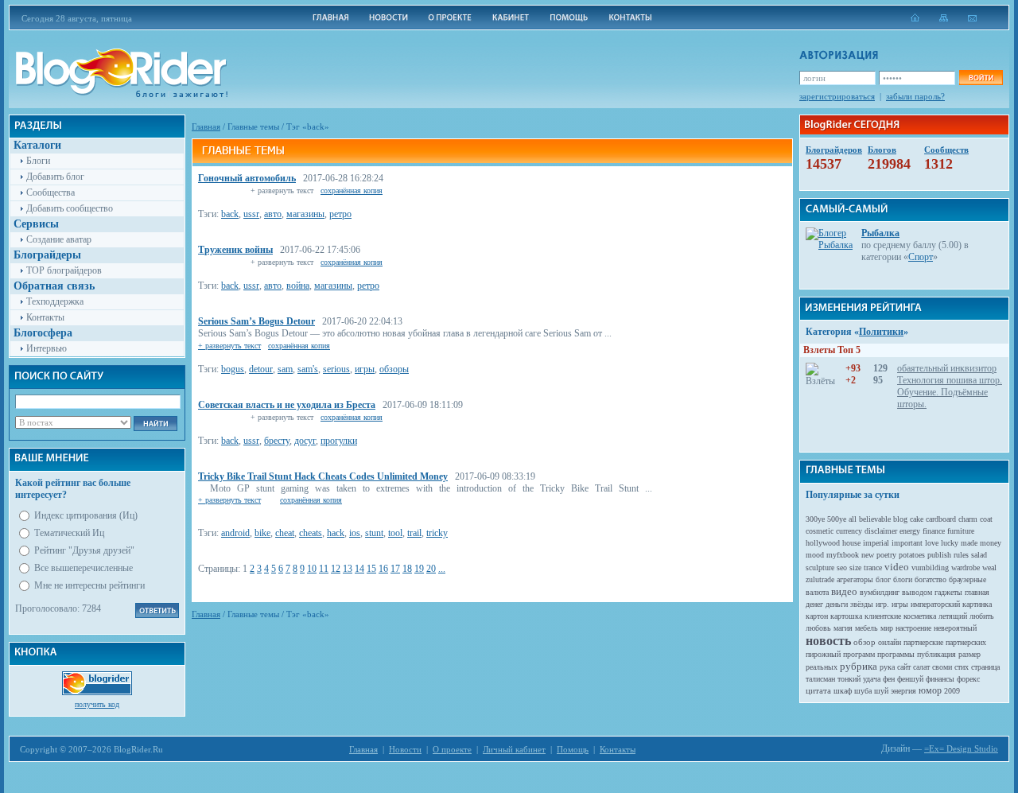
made (969, 542)
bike (262, 532)
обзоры (394, 369)
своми (942, 667)
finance (934, 531)
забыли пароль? (915, 96)
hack (335, 532)
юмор (930, 690)
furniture (960, 531)
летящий (952, 616)
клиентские (883, 616)
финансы (940, 678)
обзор (864, 642)
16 (383, 568)
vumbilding (930, 567)
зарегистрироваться (837, 96)
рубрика (858, 666)
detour (261, 369)
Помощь (573, 749)
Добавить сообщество (69, 208)
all (853, 519)
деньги (837, 604)
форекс (968, 678)
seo (842, 567)
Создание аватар (58, 239)
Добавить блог (55, 176)
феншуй (910, 678)
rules (961, 554)
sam (285, 369)
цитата (818, 690)
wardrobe (965, 567)
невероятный (955, 628)
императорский (935, 604)
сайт (904, 667)
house (851, 542)
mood (815, 554)
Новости (405, 749)
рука (887, 667)
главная (977, 592)
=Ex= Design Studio (961, 748)
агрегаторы (855, 579)
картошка (846, 616)
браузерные (967, 579)
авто (273, 214)
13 (347, 568)
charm (967, 519)
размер (969, 654)
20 (431, 568)
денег (814, 604)
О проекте (452, 749)
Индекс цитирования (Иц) (86, 515)
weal (989, 567)
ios (354, 532)
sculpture (820, 567)
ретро (340, 214)
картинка (977, 604)
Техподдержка (55, 301)
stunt (374, 532)
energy (909, 531)
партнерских (966, 642)
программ (859, 654)
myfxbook (842, 554)
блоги (902, 579)
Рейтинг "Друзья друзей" (84, 550)
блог (883, 579)
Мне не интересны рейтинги (89, 585)
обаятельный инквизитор (947, 368)
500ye (836, 519)
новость (828, 640)
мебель (866, 628)
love (931, 542)
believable (875, 519)
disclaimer (881, 531)
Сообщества (50, 192)
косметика (919, 616)
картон (817, 616)
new (867, 554)
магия (843, 628)
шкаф (842, 690)
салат (921, 667)
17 (395, 568)
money (990, 542)
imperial (876, 542)
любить (981, 616)
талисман (820, 678)
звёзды (861, 604)
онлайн (889, 642)
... (441, 568)
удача (871, 678)
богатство (930, 579)
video (896, 567)
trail (414, 532)
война (297, 285)
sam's (307, 369)
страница (985, 667)
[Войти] (980, 77)
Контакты (45, 317)
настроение (913, 628)
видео (844, 591)
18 (407, 568)
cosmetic (819, 531)
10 (312, 568)
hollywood (823, 542)
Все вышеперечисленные (83, 567)
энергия (903, 690)
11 (323, 568)
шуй (881, 690)
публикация (936, 654)
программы (896, 654)
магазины (305, 214)
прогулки (339, 440)
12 (335, 568)
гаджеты (948, 592)
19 (419, 568)
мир (886, 628)
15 (371, 568)
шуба (863, 690)
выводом (917, 592)
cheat (284, 532)
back (230, 214)
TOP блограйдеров (64, 270)
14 (359, 568)
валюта (817, 592)
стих (961, 667)
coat (986, 519)
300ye (815, 519)
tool (395, 532)
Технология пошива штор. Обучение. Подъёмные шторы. (949, 392)
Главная (206, 126)
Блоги (38, 160)
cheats (310, 532)
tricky (437, 532)
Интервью (46, 348)
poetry (886, 554)
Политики (881, 331)
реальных (821, 667)
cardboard (941, 519)
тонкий (849, 678)
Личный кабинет (514, 749)
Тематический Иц (69, 532)
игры (365, 369)
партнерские (923, 642)
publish (939, 554)
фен (889, 678)
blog (900, 519)
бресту (276, 440)
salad (979, 554)
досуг (305, 440)
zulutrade (820, 579)
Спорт (920, 256)
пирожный (823, 654)
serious (336, 369)
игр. (882, 604)
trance (873, 567)
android (235, 532)
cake (916, 519)
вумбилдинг (879, 592)
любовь (818, 628)
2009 (952, 690)
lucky (949, 542)
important (907, 542)
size (855, 567)
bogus (232, 369)
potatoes (912, 554)
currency (849, 531)
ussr (251, 214)
